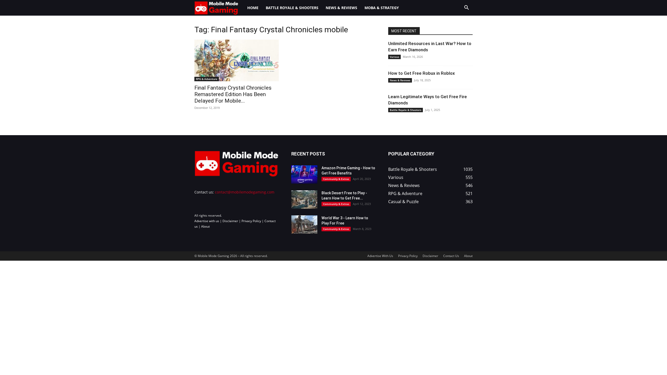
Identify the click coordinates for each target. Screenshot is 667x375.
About (205, 226)
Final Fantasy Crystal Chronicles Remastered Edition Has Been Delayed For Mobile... (232, 94)
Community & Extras (336, 179)
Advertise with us (206, 221)
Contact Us (451, 256)
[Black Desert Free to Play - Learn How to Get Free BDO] (304, 199)
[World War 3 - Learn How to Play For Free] (304, 224)
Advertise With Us (380, 256)
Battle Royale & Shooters (292, 7)
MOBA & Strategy (382, 7)
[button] (466, 8)
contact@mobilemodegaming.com (244, 192)
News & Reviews (341, 7)
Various (394, 57)
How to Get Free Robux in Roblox (421, 73)
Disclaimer (230, 221)
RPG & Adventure (206, 79)
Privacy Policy (251, 221)
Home (252, 7)
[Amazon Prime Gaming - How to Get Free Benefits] (304, 174)
